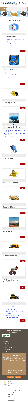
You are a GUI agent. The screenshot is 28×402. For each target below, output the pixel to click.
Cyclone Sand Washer (10, 183)
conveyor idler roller (10, 77)
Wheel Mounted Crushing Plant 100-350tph (15, 39)
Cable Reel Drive (9, 207)
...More (22, 50)
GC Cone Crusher (10, 43)
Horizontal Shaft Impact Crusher (13, 48)
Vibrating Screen (9, 103)
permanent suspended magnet (13, 315)
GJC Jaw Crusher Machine (12, 41)
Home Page (7, 343)
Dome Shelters (8, 231)
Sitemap (6, 351)
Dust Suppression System (12, 127)
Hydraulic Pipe (9, 313)
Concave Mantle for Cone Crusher (13, 79)
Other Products (8, 306)
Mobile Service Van (10, 256)
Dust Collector (8, 158)
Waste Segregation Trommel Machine (14, 311)
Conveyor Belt (8, 81)
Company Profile (8, 345)
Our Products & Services (10, 347)
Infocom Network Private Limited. (11, 398)
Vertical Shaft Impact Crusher (12, 46)
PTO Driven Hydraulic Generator (10, 281)
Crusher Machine (9, 37)
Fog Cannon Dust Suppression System (14, 136)
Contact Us (7, 349)
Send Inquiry (11, 377)
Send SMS (19, 377)
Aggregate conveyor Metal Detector (14, 317)
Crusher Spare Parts (10, 70)
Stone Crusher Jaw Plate (11, 72)
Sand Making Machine (11, 309)
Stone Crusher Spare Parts (11, 74)
